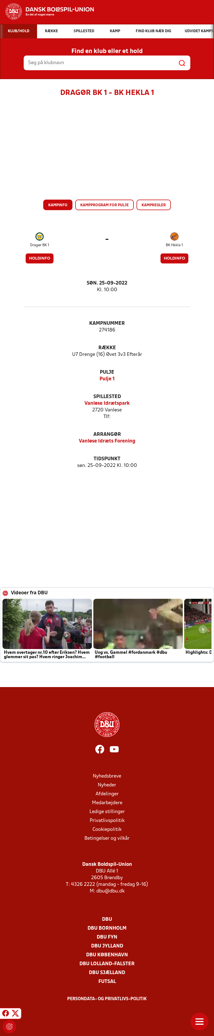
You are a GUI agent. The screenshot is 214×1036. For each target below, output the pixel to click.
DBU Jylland (107, 946)
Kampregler (154, 205)
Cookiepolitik (107, 829)
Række (107, 348)
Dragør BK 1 (39, 245)
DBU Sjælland (107, 972)
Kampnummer (107, 323)
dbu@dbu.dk (110, 891)
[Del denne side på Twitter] (15, 1014)
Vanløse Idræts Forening (107, 441)
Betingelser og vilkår (107, 838)
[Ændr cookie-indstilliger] (9, 1026)
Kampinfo (57, 205)
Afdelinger (107, 794)
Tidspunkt (107, 459)
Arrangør (107, 434)
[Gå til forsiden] (47, 11)
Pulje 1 (107, 379)
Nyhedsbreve (107, 776)
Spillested (107, 396)
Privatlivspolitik (107, 820)
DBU (107, 919)
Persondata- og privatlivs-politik (107, 999)
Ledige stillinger (107, 811)
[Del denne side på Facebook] (5, 1014)
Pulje (107, 372)
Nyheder (107, 785)
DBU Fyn (107, 937)
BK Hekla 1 (174, 245)
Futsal (107, 981)
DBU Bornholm (107, 928)
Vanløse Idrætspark (107, 403)
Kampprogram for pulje (104, 205)
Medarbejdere (107, 803)
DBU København (107, 955)
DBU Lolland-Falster (107, 964)
